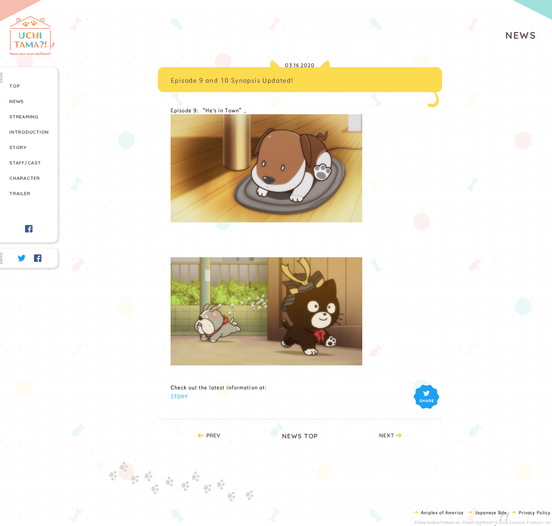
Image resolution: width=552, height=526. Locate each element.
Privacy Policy (534, 512)
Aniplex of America (442, 512)
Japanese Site (491, 512)
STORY (179, 396)
